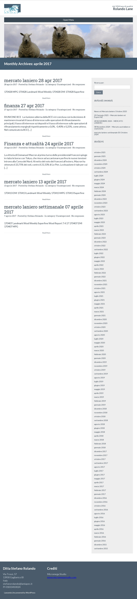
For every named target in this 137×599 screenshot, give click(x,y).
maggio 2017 (99, 478)
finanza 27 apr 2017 (24, 105)
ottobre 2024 (99, 168)
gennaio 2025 (100, 156)
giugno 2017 (99, 475)
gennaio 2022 (100, 276)
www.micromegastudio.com (61, 577)
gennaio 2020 (100, 358)
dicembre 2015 (100, 544)
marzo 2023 (99, 230)
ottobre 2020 (99, 327)
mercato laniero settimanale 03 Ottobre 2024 (111, 133)
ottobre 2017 (99, 459)
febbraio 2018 (100, 443)
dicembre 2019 (100, 362)
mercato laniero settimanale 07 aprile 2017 (43, 209)
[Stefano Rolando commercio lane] (12, 8)
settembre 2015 (101, 548)
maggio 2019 (99, 389)
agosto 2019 (99, 377)
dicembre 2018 (100, 409)
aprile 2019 (98, 393)
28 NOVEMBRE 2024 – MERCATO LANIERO (108, 122)
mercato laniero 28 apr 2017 (33, 80)
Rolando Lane (123, 9)
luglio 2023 (98, 218)
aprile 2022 (98, 265)
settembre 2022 (101, 249)
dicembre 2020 (100, 319)
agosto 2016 (99, 513)
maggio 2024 (99, 183)
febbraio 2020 (100, 354)
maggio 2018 (99, 432)
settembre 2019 (101, 374)
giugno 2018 (99, 428)
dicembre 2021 (100, 280)
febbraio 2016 (100, 537)
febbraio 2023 (100, 234)
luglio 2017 (98, 471)
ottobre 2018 (99, 416)
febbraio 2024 (100, 191)
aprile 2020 (98, 346)
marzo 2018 (99, 440)
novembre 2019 (100, 366)
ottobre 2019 (99, 370)
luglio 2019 (98, 381)
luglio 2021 (98, 296)
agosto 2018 (99, 424)
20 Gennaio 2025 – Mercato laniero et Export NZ (110, 116)
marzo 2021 (99, 311)
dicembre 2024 (100, 160)
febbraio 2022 (100, 273)
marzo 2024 (99, 187)
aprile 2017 (98, 482)
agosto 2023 (99, 214)
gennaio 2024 (100, 195)
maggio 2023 (99, 222)
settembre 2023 (101, 210)
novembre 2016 (100, 502)
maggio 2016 (99, 525)
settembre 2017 (101, 463)
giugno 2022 (99, 257)
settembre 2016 (101, 509)
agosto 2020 (99, 335)
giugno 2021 (99, 300)
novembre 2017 (100, 455)
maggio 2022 (99, 261)
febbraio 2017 (100, 490)
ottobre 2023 (99, 207)
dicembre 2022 (100, 242)
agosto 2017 (99, 467)
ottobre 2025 (99, 152)
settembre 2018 (101, 420)
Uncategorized (64, 84)
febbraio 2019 (100, 401)
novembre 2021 (100, 284)
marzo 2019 (99, 397)
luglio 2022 (98, 253)
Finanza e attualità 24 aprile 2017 (39, 143)
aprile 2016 (98, 529)
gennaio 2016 (100, 541)
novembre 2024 (100, 164)
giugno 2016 (99, 521)
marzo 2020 (99, 350)
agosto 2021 (99, 292)
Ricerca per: (99, 83)
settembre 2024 (101, 172)
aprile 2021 (98, 308)
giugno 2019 (99, 385)
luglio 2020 (98, 339)
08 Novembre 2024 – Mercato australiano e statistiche (112, 128)
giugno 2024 (99, 179)
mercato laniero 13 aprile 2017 (35, 182)
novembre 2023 (100, 203)
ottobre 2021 (99, 288)
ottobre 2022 (99, 245)
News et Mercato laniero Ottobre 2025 (110, 111)
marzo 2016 (99, 533)
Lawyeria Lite (10, 593)
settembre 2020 (101, 331)
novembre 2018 (100, 412)
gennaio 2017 (100, 494)
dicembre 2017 (100, 451)
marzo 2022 (99, 269)
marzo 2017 (99, 486)
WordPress (30, 593)
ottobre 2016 (99, 506)
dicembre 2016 (100, 498)
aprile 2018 (98, 436)
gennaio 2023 (100, 238)
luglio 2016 (98, 517)
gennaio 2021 (100, 315)
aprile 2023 (98, 226)
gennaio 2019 (100, 405)
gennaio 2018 (100, 447)
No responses (78, 84)
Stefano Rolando (36, 84)
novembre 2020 (100, 323)
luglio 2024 (98, 175)
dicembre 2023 (100, 199)
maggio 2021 (99, 304)
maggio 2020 (99, 342)
